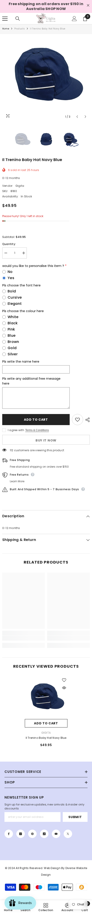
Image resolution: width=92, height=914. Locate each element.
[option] (46, 77)
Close (88, 5)
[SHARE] (86, 419)
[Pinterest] (32, 834)
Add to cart (36, 419)
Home (5, 28)
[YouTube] (56, 834)
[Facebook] (8, 834)
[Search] (17, 18)
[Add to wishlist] (77, 419)
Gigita (19, 186)
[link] (23, 638)
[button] (77, 117)
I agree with (16, 430)
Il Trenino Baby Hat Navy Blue (46, 738)
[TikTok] (44, 834)
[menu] (5, 18)
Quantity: (9, 244)
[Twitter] (68, 834)
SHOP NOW (55, 8)
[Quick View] (64, 688)
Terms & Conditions (37, 430)
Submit (75, 817)
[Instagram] (20, 834)
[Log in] (74, 18)
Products (19, 28)
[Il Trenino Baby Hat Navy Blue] (46, 698)
